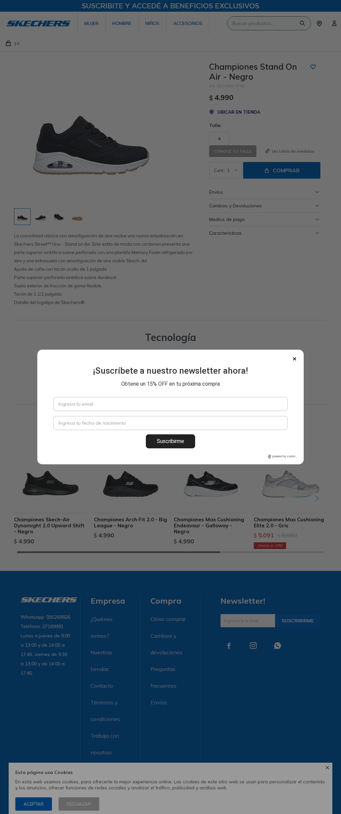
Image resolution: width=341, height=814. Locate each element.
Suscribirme (170, 441)
